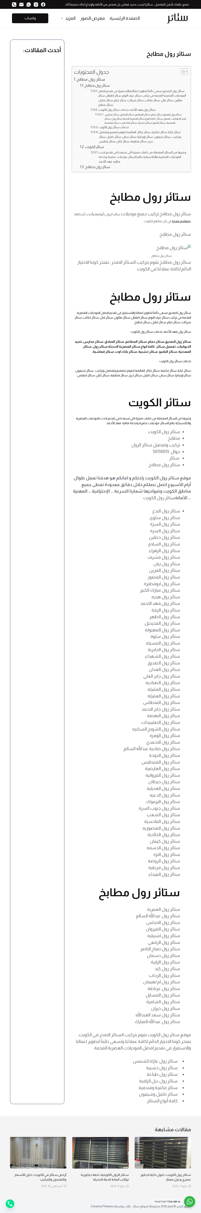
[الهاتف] (14, 4)
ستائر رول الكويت (142, 331)
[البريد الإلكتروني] (21, 4)
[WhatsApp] (28, 4)
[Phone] (10, 1203)
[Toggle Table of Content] (182, 71)
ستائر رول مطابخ (91, 79)
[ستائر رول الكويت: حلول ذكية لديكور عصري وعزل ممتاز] (163, 1153)
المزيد (70, 18)
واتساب (30, 18)
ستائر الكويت (94, 147)
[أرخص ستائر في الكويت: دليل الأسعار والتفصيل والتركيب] (38, 1153)
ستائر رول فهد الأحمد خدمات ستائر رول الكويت (127, 109)
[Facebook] (43, 4)
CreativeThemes (102, 1206)
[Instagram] (36, 4)
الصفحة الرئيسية (125, 18)
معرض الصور (92, 18)
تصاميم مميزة (180, 221)
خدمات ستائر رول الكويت (114, 127)
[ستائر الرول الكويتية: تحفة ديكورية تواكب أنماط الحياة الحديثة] (100, 1153)
